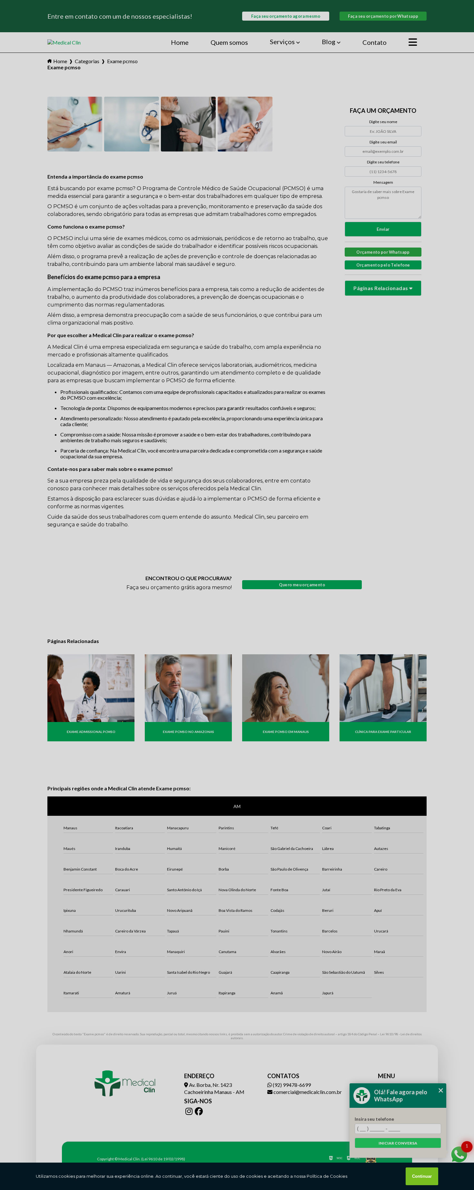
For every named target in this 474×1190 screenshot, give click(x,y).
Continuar (422, 1176)
